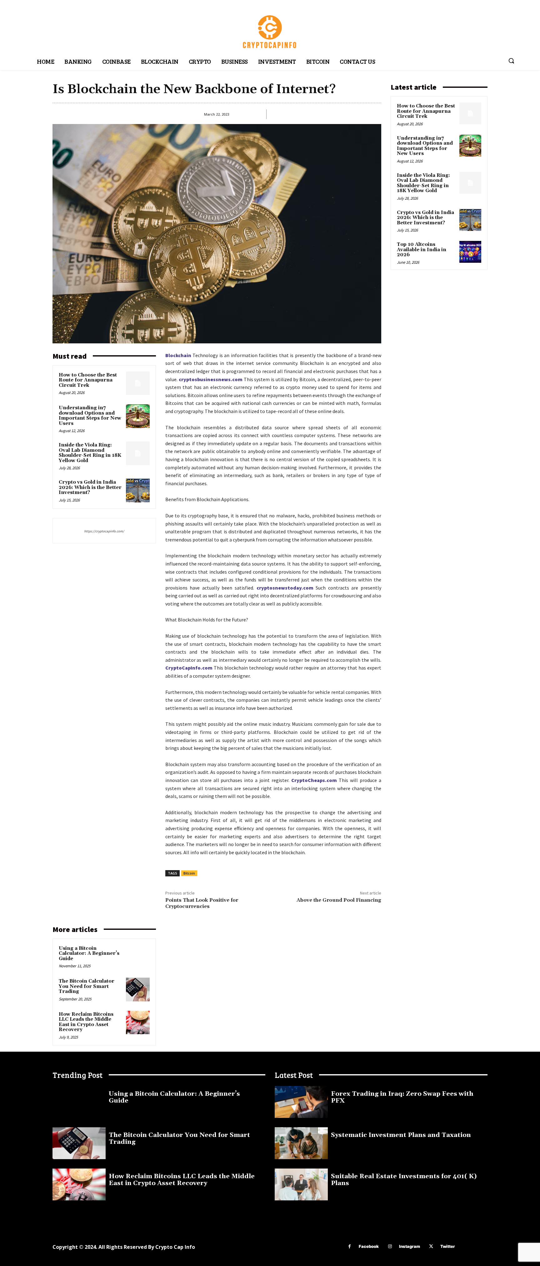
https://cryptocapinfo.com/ (104, 531)
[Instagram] (389, 1246)
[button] (511, 60)
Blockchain (178, 355)
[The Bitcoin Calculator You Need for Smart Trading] (138, 989)
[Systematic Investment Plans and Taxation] (301, 1143)
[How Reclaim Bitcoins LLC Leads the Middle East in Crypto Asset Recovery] (138, 1022)
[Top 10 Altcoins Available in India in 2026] (470, 252)
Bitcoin (189, 873)
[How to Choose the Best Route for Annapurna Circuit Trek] (138, 383)
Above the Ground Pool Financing (339, 900)
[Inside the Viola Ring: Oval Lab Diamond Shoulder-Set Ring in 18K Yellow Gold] (138, 453)
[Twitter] (431, 1246)
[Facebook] (349, 1246)
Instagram (409, 1246)
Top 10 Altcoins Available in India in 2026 (421, 250)
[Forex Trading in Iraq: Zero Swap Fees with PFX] (301, 1102)
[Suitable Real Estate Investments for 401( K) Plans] (301, 1184)
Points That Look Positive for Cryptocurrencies (201, 903)
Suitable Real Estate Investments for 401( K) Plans (404, 1179)
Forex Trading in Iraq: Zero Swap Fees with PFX (402, 1097)
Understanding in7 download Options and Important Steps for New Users (90, 415)
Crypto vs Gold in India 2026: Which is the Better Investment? (90, 487)
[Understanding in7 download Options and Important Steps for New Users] (138, 416)
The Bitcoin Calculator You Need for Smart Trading (86, 986)
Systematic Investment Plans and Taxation (401, 1135)
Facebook (369, 1246)
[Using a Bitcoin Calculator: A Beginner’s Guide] (138, 957)
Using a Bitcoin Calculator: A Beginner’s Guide (89, 953)
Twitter (447, 1246)
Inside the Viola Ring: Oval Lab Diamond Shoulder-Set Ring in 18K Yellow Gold (90, 453)
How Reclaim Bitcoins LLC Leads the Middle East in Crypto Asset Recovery (86, 1022)
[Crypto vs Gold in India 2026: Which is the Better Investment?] (138, 490)
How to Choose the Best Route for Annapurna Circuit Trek (88, 380)
